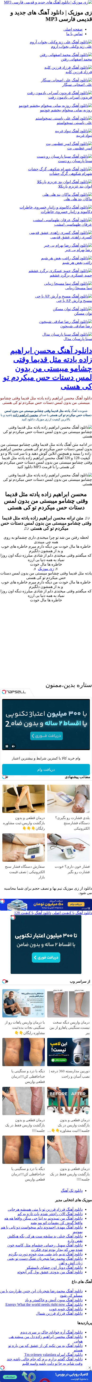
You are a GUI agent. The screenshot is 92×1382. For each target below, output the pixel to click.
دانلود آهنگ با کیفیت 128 (32, 913)
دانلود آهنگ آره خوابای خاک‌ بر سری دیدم (51, 1332)
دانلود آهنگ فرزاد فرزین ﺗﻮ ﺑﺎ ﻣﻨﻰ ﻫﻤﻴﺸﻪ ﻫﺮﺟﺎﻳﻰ (45, 1209)
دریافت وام (46, 769)
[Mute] (13, 746)
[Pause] (7, 746)
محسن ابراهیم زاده (25, 415)
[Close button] (89, 1367)
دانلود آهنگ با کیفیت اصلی (72, 913)
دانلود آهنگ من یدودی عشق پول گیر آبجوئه (50, 1272)
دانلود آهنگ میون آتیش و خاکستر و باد (54, 1300)
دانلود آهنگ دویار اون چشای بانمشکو (55, 1267)
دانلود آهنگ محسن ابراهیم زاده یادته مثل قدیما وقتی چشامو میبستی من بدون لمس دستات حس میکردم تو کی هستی (47, 368)
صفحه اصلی (73, 29)
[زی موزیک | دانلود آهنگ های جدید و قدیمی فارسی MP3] (48, 2)
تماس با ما (74, 34)
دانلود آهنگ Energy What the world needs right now (44, 1304)
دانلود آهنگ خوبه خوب (66, 1309)
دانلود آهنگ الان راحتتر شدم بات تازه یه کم (50, 1214)
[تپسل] (2, 1367)
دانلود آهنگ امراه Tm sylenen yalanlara (53, 1355)
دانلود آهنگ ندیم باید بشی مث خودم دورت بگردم (45, 1254)
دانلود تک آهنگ (72, 1191)
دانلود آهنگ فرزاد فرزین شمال (59, 1313)
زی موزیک (46, 569)
